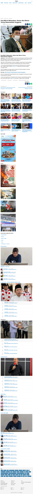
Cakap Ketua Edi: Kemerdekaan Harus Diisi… (11, 387)
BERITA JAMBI (3, 238)
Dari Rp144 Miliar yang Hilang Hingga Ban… (11, 353)
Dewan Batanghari (3, 80)
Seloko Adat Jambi (4, 412)
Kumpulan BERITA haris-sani (4, 473)
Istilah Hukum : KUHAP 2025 (5, 266)
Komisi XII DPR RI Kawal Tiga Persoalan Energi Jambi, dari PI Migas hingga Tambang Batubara (16, 100)
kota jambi (27, 471)
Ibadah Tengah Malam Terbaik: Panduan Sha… (11, 343)
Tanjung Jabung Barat (13, 339)
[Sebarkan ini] (26, 24)
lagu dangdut (2, 474)
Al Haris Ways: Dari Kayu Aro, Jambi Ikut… (10, 306)
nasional (2, 476)
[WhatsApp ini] (31, 24)
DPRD (30, 59)
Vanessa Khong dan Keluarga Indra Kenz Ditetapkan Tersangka (25, 87)
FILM (2, 242)
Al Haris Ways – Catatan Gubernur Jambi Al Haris (10, 282)
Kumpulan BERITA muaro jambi (12, 473)
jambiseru (18, 471)
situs (23, 476)
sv (25, 476)
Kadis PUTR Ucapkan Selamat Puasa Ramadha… (11, 400)
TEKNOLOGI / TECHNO (5, 243)
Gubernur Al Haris (3, 471)
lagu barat (28, 473)
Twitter (12, 487)
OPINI (2, 240)
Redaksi (22, 483)
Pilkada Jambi (18, 476)
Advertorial (3, 394)
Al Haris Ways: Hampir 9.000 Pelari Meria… (10, 316)
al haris (2, 470)
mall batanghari (9, 80)
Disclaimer (12, 484)
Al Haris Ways (6, 305)
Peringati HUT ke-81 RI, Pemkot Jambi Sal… (11, 346)
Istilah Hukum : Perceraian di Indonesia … (10, 272)
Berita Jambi (8, 339)
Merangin (17, 474)
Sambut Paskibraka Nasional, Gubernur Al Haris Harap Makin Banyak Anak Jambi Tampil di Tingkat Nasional (5, 100)
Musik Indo (28, 474)
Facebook (3, 487)
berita (7, 470)
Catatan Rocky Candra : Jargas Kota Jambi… (10, 458)
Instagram (23, 487)
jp (24, 471)
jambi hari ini (14, 471)
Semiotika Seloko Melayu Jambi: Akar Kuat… (10, 439)
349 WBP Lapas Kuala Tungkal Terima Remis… (11, 340)
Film (5, 349)
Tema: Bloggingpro (20, 492)
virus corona (29, 476)
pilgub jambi (14, 476)
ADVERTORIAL (4, 234)
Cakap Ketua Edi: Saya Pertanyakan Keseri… (11, 390)
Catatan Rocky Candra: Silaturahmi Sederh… (10, 451)
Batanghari (5, 470)
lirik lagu (14, 474)
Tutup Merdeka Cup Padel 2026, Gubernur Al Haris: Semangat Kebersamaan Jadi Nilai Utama (16, 110)
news (4, 476)
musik (21, 474)
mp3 (19, 474)
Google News (3, 482)
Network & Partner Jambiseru (26, 482)
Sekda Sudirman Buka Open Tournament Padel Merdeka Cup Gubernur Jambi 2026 (16, 130)
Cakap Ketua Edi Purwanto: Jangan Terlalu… (11, 380)
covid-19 (24, 470)
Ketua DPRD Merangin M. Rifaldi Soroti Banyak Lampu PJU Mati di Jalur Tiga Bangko (27, 110)
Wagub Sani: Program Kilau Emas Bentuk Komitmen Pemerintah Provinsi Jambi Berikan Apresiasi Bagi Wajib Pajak (27, 130)
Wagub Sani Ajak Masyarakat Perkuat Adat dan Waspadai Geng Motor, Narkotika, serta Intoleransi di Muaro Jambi (6, 110)
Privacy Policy (13, 483)
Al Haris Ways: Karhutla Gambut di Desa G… (11, 312)
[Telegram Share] (29, 24)
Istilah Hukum (3, 246)
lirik (11, 474)
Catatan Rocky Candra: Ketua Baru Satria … (10, 461)
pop (21, 476)
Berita (5, 339)
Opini (5, 352)
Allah (13, 78)
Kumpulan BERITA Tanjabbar (20, 473)
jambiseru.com (21, 471)
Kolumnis (10, 376)
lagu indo (6, 474)
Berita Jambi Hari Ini (11, 470)
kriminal (30, 471)
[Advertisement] (16, 11)
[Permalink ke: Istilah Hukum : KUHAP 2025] (16, 256)
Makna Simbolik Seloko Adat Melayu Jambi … (7, 433)
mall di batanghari (15, 80)
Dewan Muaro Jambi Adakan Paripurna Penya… (11, 403)
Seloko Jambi (2, 432)
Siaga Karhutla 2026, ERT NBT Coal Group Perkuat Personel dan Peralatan (5, 130)
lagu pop (9, 474)
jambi (11, 471)
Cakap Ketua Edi (6, 376)
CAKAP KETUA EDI (4, 356)
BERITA (2, 236)
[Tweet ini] (27, 24)
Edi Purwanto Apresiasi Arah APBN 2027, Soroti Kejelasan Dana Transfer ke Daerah (16, 120)
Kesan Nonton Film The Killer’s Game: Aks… (11, 350)
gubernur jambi (8, 471)
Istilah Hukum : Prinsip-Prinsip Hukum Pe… (10, 269)
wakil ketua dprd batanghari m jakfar (24, 80)
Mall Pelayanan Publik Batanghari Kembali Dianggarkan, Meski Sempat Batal (8, 87)
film (27, 470)
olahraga (7, 476)
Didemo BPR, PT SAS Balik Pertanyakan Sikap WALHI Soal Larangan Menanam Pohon (5, 120)
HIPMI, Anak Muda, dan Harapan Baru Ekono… (11, 464)
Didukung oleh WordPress (14, 492)
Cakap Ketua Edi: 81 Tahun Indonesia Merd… (11, 384)
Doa (4, 342)
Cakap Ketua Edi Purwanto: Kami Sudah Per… (11, 377)
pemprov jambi (11, 476)
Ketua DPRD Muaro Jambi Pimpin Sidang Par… (11, 406)
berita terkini (20, 470)
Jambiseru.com (14, 66)
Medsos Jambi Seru (4, 484)
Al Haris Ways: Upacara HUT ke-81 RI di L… (10, 309)
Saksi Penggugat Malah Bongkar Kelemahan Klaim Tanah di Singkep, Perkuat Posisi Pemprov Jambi (27, 120)
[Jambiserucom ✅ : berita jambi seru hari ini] (16, 1)
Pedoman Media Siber (4, 483)
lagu (25, 473)
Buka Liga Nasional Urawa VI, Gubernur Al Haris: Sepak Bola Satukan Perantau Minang (26, 100)
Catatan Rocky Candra (5, 448)
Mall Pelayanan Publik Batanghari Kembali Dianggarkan (15, 72)
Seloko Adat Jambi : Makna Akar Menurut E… (10, 442)
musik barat (24, 474)
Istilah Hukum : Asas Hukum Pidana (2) (9, 279)
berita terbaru (16, 470)
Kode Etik (12, 482)
